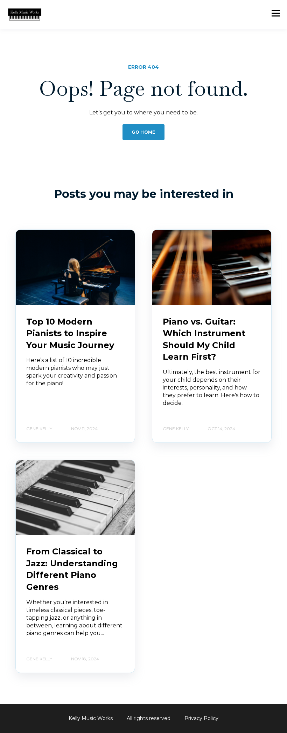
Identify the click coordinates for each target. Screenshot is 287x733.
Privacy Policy (201, 718)
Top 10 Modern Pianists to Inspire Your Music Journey (70, 333)
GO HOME (143, 132)
